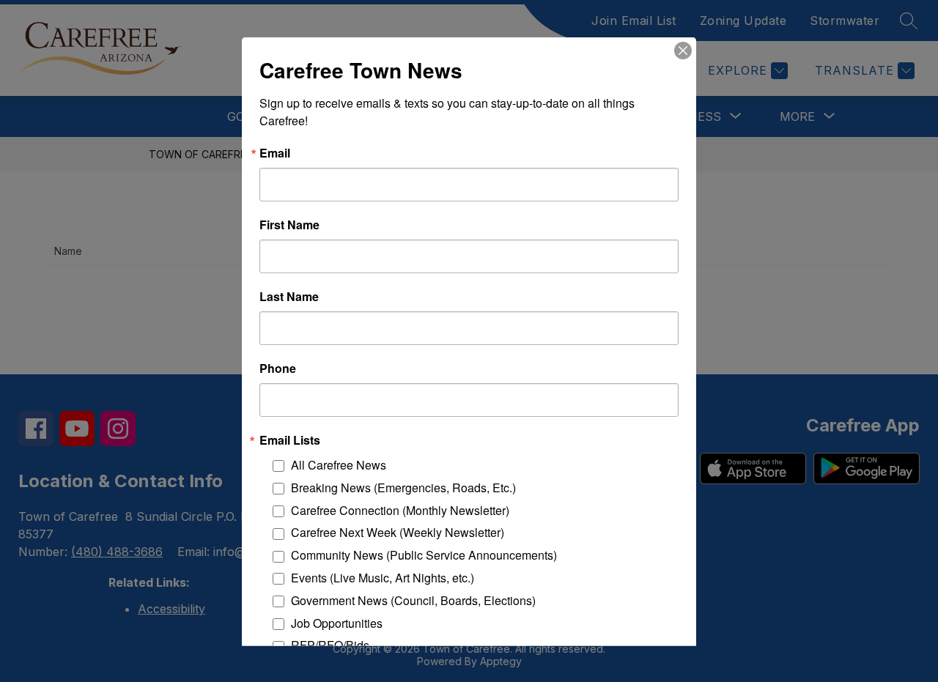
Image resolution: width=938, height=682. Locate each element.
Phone (277, 368)
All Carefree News (338, 464)
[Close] (683, 50)
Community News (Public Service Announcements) (424, 554)
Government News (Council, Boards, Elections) (413, 599)
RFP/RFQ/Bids (330, 645)
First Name (289, 224)
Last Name (289, 296)
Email (274, 152)
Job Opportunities (337, 622)
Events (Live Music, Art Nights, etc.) (382, 576)
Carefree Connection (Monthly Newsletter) (400, 509)
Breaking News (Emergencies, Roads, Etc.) (403, 486)
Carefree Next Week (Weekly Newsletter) (397, 532)
